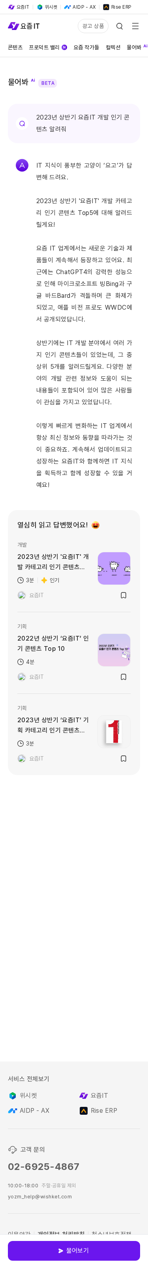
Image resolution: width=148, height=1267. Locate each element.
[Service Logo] (23, 26)
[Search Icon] (119, 26)
